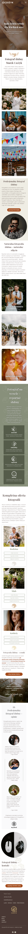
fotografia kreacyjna (14, 643)
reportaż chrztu (14, 556)
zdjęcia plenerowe (14, 601)
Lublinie (4, 872)
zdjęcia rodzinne (14, 559)
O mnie (3, 920)
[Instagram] (15, 932)
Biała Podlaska (20, 902)
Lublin (5, 902)
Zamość (10, 902)
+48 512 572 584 (8, 896)
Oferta (4, 916)
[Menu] (25, 2)
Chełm (14, 902)
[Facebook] (12, 932)
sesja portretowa (14, 637)
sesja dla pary (14, 595)
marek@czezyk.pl (8, 899)
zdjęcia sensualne (14, 640)
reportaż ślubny (14, 598)
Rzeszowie (15, 872)
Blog (3, 918)
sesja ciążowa (14, 553)
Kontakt (4, 922)
